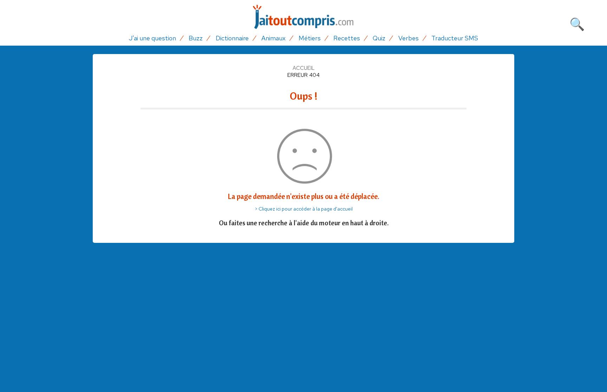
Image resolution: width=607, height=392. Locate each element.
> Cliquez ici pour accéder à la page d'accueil (304, 209)
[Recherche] (577, 23)
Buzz (196, 38)
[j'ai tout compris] (303, 17)
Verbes (408, 38)
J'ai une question (152, 38)
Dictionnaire (232, 38)
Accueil (304, 68)
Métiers (310, 38)
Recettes (346, 38)
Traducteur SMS (454, 38)
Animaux (273, 38)
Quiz (379, 38)
